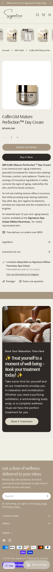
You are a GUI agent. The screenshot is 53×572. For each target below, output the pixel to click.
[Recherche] (37, 15)
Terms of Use (40, 503)
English (6, 532)
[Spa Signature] (25, 35)
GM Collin (19, 50)
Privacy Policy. (13, 507)
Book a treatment (21, 421)
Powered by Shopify (37, 558)
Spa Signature (18, 558)
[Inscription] (47, 496)
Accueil (5, 50)
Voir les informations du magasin (22, 274)
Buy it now (26, 157)
